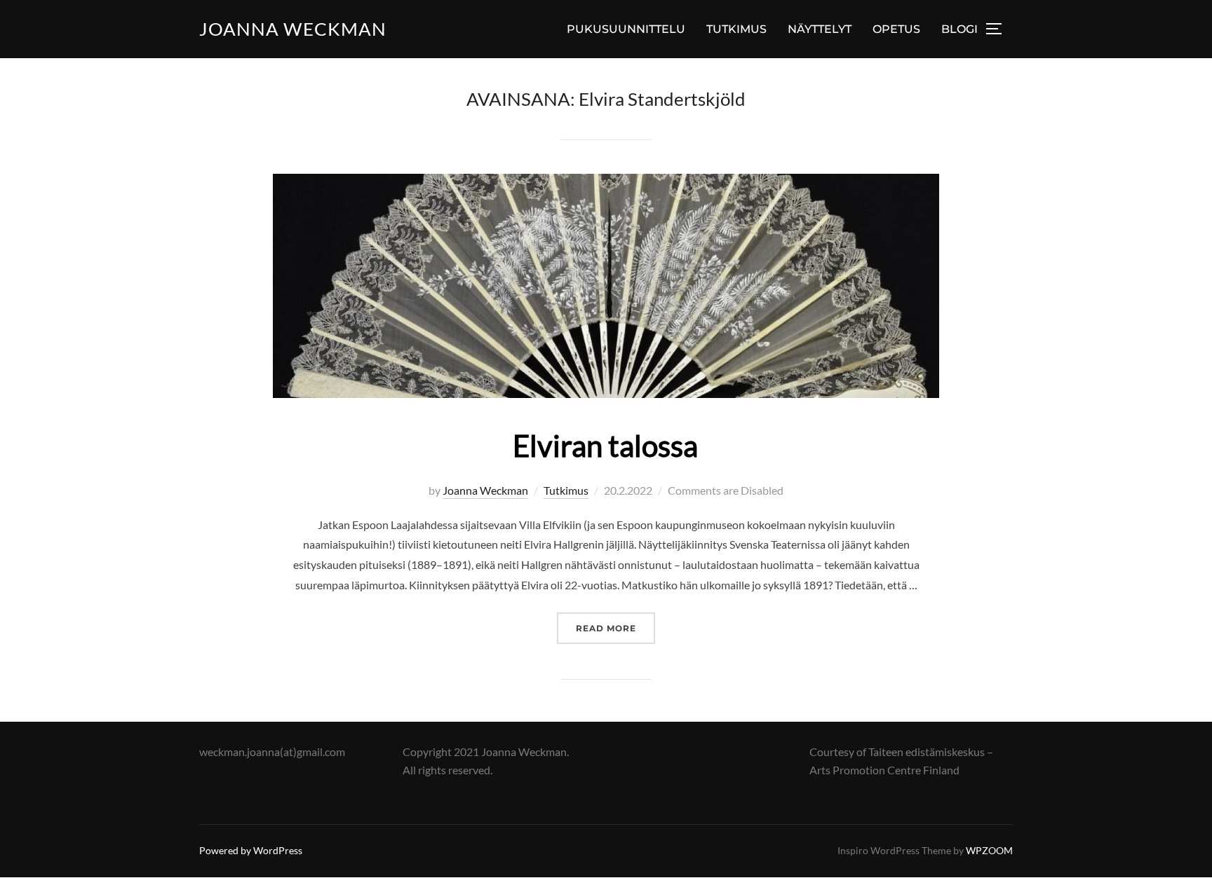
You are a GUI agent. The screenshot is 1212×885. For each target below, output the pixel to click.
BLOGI (959, 29)
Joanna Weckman (292, 29)
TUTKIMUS (736, 29)
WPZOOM (989, 850)
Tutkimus (566, 490)
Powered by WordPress (250, 850)
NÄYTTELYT (819, 29)
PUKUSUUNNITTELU (626, 29)
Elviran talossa (605, 445)
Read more (615, 627)
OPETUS (896, 29)
